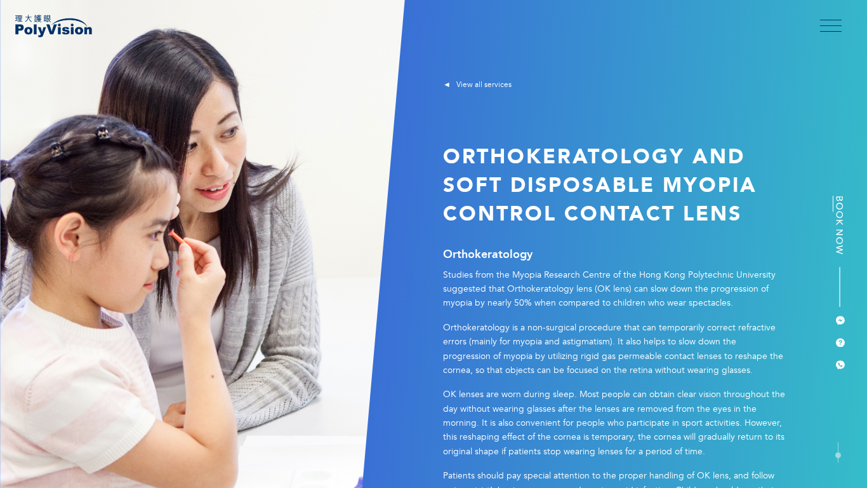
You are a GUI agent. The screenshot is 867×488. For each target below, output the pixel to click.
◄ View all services (477, 85)
